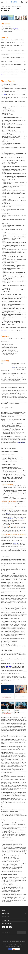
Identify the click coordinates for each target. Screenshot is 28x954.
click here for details (10, 536)
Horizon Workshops (13, 943)
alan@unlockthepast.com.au (12, 530)
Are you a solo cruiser (21, 579)
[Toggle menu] (2, 2)
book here (8, 524)
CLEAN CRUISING (7, 543)
